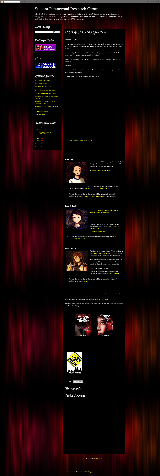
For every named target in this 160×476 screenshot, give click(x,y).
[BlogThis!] (76, 381)
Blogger (90, 472)
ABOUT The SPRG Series (42, 80)
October (41, 130)
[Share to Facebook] (80, 381)
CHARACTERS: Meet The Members (45, 90)
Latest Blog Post (40, 114)
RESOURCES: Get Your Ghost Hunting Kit (46, 107)
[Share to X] (78, 381)
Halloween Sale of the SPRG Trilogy (45, 133)
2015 (39, 141)
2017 (39, 127)
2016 (39, 138)
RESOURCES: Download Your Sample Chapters (46, 97)
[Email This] (74, 381)
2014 (39, 144)
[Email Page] (69, 381)
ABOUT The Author (41, 84)
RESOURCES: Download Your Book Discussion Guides (46, 102)
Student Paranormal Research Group (66, 8)
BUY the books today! (41, 111)
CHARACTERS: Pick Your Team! (45, 93)
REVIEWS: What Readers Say (44, 87)
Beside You (103, 188)
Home (94, 450)
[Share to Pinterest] (82, 381)
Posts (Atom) (98, 458)
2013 (39, 146)
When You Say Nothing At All (94, 196)
